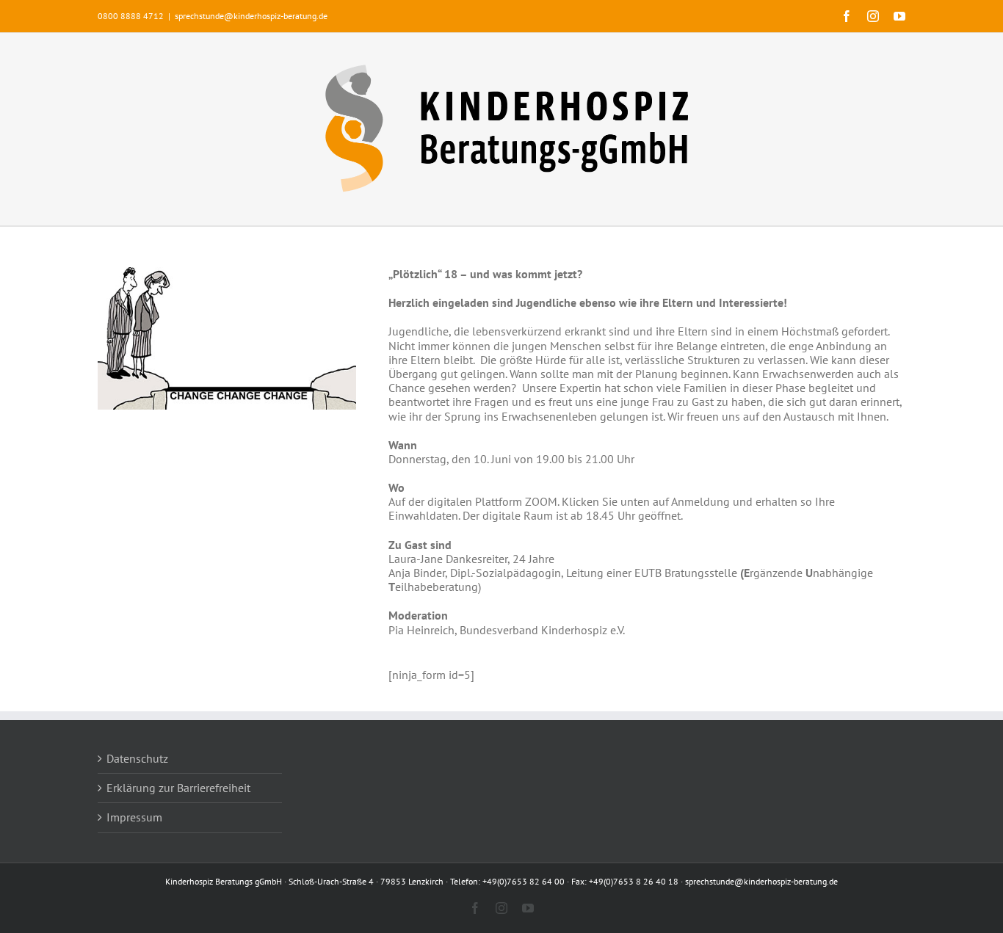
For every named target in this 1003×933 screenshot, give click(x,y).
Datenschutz (137, 759)
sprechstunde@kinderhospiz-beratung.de (251, 15)
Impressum (134, 817)
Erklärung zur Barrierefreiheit (178, 788)
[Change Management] (227, 273)
